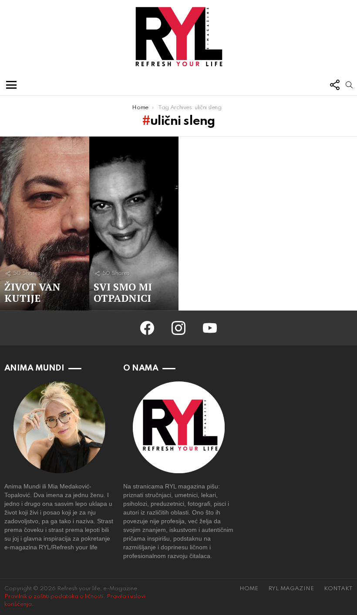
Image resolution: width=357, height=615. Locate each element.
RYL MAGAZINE (291, 589)
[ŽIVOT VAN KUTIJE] (44, 224)
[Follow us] (334, 85)
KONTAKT (338, 589)
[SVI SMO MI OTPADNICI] (133, 224)
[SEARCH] (349, 85)
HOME (248, 589)
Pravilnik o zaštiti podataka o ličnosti (53, 596)
